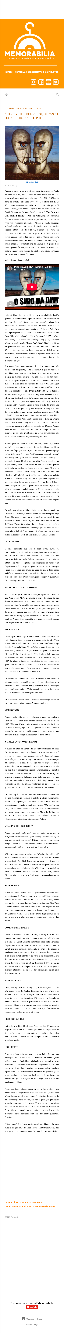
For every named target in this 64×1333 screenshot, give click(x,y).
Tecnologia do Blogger (34, 1319)
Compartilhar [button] (11, 1202)
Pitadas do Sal (31, 1206)
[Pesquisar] (57, 94)
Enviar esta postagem (31, 1202)
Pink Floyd (17, 1206)
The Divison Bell (47, 1206)
